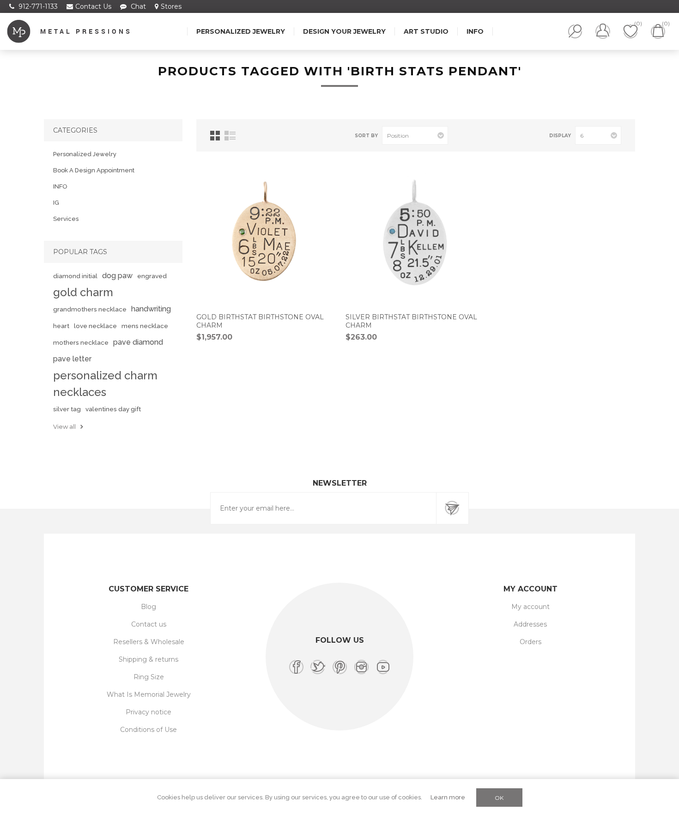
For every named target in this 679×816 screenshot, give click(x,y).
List (230, 135)
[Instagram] (361, 667)
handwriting (151, 308)
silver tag (67, 409)
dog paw (117, 275)
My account (530, 607)
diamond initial (75, 276)
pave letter (72, 358)
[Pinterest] (340, 667)
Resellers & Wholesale (148, 642)
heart (61, 325)
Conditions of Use (148, 729)
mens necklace (144, 325)
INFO (60, 186)
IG (56, 202)
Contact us (148, 624)
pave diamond (138, 342)
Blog (148, 607)
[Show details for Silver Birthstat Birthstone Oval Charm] (416, 235)
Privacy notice (148, 712)
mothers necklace (81, 342)
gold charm (83, 292)
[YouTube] (383, 667)
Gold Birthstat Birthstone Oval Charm (260, 321)
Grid (215, 135)
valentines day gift (113, 409)
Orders (530, 642)
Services (66, 218)
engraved (152, 276)
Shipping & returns (148, 659)
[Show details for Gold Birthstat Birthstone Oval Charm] (266, 235)
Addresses (530, 624)
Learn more (447, 797)
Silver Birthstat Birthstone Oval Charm (411, 321)
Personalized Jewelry (84, 154)
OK (499, 797)
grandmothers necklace (90, 309)
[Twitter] (318, 667)
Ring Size (148, 677)
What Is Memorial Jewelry (149, 694)
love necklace (95, 325)
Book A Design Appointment (93, 170)
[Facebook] (296, 667)
